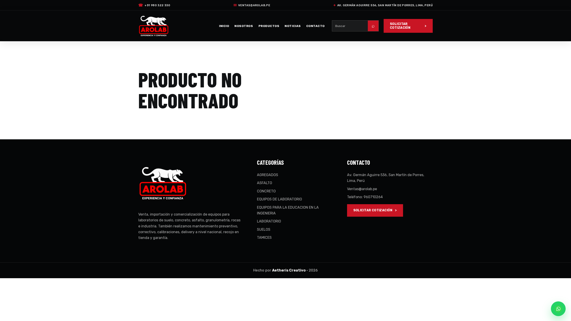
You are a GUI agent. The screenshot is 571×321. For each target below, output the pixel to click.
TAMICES (264, 237)
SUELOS (263, 229)
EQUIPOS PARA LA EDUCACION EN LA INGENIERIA (288, 210)
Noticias (293, 26)
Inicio (224, 26)
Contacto (315, 26)
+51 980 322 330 (154, 5)
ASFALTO (264, 183)
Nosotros (243, 26)
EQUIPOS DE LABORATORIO (279, 199)
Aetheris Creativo (289, 270)
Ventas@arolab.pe (252, 5)
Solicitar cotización (400, 26)
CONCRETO (266, 191)
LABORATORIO (269, 221)
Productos (269, 26)
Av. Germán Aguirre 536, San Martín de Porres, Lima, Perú (383, 5)
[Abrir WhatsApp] (558, 308)
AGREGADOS (267, 175)
